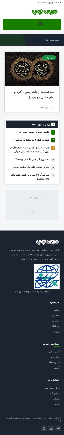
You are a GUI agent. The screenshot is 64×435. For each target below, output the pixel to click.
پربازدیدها (55, 357)
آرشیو (57, 367)
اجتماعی (56, 320)
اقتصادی (56, 315)
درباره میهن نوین (52, 388)
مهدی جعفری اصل (22, 291)
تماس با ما (54, 393)
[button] (41, 23)
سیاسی (56, 310)
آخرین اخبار (54, 351)
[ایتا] (44, 428)
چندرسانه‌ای (54, 362)
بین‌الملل (55, 326)
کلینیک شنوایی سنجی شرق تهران (32, 132)
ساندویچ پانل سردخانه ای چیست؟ (32, 159)
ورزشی (56, 331)
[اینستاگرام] (51, 428)
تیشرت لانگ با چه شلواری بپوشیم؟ (31, 140)
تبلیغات (56, 398)
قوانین (57, 404)
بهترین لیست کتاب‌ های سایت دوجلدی (30, 167)
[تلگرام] (58, 428)
